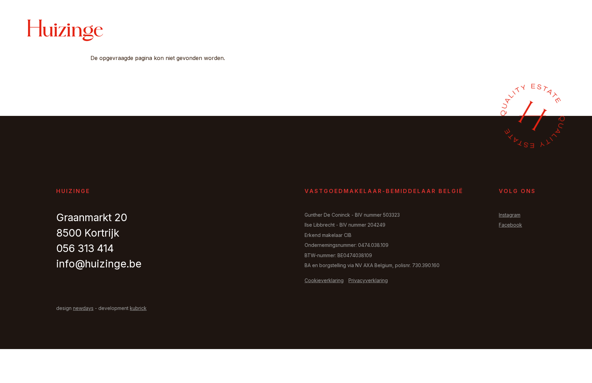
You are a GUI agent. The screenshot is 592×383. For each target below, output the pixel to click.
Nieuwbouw (450, 31)
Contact (524, 31)
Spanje (489, 31)
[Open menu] (556, 30)
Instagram (509, 215)
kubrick (138, 308)
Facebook (510, 225)
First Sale (404, 31)
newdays (83, 308)
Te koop (330, 31)
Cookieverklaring (324, 280)
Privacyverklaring (368, 280)
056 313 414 (85, 248)
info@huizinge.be (98, 264)
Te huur (365, 31)
